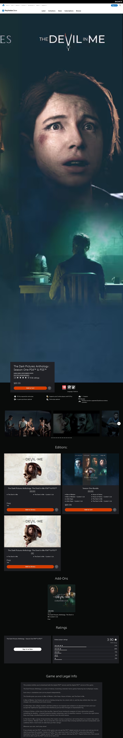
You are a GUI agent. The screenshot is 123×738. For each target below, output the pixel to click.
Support (44, 5)
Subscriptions (69, 11)
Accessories (30, 5)
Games (17, 5)
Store (7, 5)
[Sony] (118, 3)
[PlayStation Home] (3, 5)
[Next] (119, 423)
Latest (43, 11)
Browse (78, 11)
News (37, 5)
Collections (51, 11)
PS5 (12, 5)
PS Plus (23, 5)
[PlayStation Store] (10, 10)
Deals (60, 11)
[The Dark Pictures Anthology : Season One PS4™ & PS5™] (28, 423)
